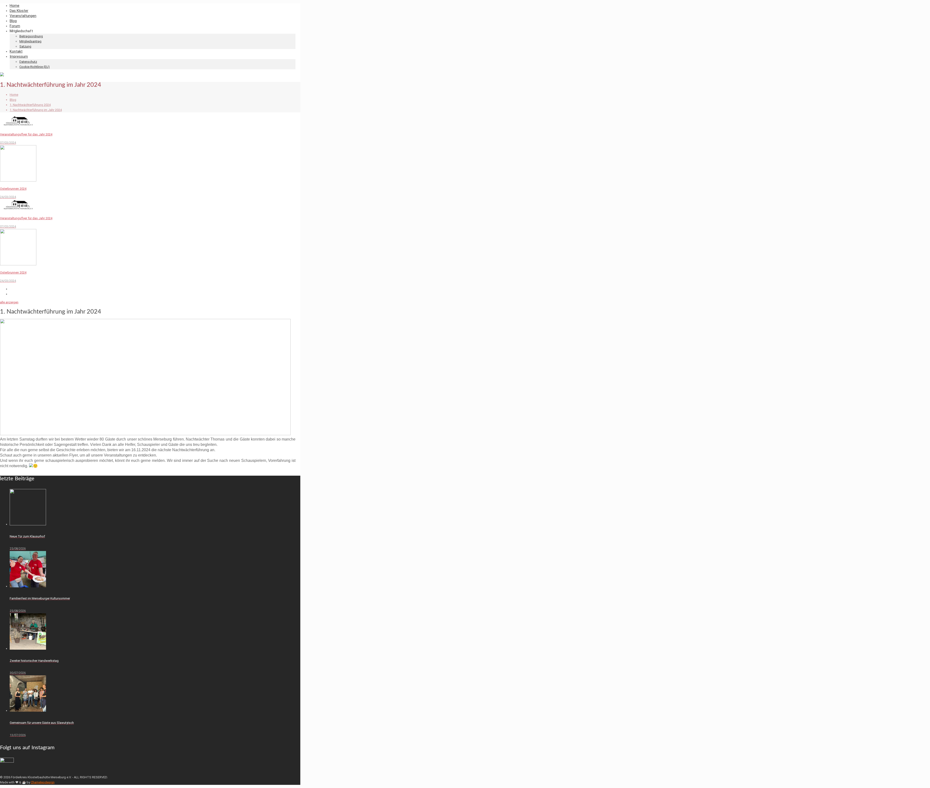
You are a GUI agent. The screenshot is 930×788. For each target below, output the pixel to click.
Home (14, 94)
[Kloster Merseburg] (2, 75)
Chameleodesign (42, 782)
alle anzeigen (9, 302)
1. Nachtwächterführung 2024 (30, 105)
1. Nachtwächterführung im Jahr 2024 (36, 110)
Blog (13, 100)
